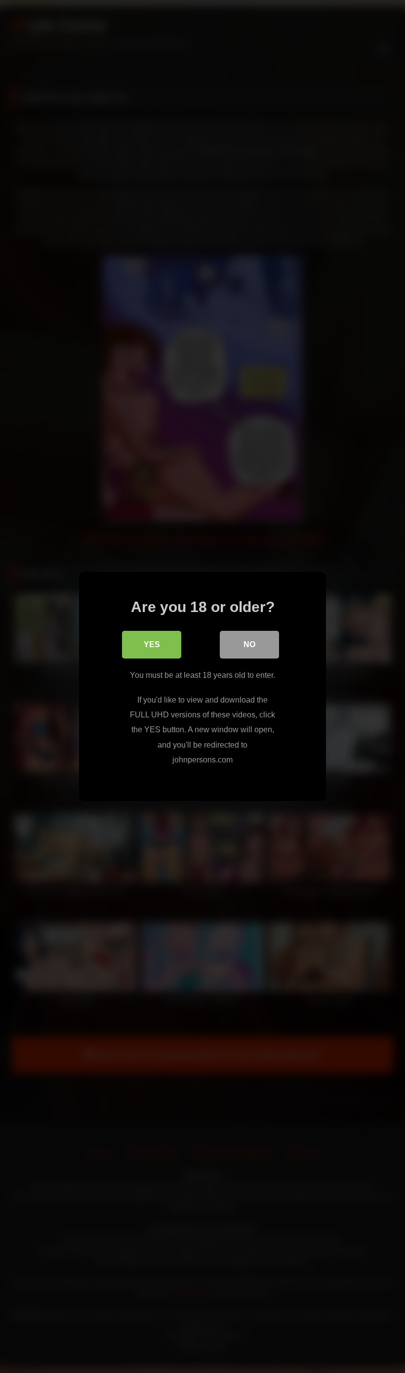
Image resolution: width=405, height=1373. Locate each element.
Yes (152, 644)
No (249, 644)
